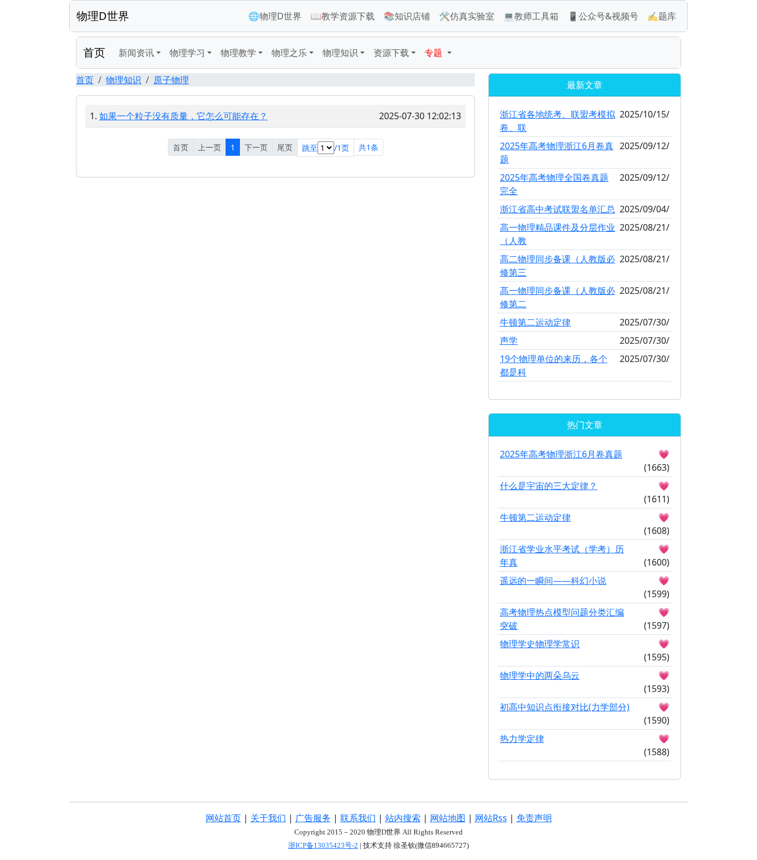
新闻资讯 (136, 53)
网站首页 (223, 818)
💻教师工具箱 (531, 16)
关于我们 (268, 818)
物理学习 (187, 53)
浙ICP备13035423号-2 (323, 845)
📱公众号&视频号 (602, 16)
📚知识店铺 (406, 16)
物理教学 (238, 53)
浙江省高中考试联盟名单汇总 (557, 209)
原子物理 (171, 80)
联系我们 (358, 818)
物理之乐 (289, 53)
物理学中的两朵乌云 (540, 675)
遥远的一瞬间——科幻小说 (553, 580)
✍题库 (661, 16)
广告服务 (313, 818)
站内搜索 (403, 818)
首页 (94, 52)
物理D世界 (102, 15)
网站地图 (448, 818)
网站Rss (491, 818)
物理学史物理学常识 (540, 644)
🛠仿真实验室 (466, 16)
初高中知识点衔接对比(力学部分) (565, 707)
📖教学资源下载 (342, 16)
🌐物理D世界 (274, 16)
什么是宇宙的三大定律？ (548, 486)
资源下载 (391, 53)
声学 (509, 340)
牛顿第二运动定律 (535, 322)
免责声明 (534, 818)
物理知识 (340, 53)
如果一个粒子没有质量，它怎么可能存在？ (183, 116)
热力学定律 (522, 738)
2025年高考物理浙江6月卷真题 (561, 454)
